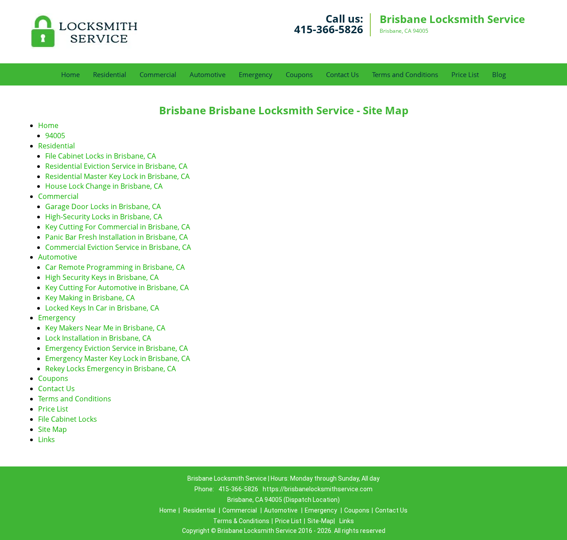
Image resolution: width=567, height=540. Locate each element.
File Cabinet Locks (67, 419)
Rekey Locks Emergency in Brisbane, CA (110, 368)
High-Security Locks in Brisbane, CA (103, 216)
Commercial (158, 74)
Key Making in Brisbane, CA (90, 298)
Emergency (255, 74)
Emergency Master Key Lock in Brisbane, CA (117, 358)
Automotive (207, 74)
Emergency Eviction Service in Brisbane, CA (116, 348)
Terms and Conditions (405, 74)
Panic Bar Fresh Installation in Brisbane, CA (116, 237)
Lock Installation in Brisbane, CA (98, 338)
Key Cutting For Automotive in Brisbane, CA (117, 287)
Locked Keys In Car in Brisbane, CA (102, 308)
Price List (465, 74)
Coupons (299, 74)
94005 (55, 135)
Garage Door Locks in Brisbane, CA (103, 206)
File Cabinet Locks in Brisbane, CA (100, 156)
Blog (499, 74)
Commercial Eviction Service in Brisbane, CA (118, 247)
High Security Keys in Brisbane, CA (102, 277)
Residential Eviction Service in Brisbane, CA (116, 166)
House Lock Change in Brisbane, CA (104, 186)
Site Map (52, 429)
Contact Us (342, 74)
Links (46, 439)
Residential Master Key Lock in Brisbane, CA (117, 176)
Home (70, 74)
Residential (109, 74)
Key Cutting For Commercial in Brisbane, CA (117, 227)
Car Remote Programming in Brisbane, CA (115, 267)
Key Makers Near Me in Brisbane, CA (105, 328)
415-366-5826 (328, 29)
